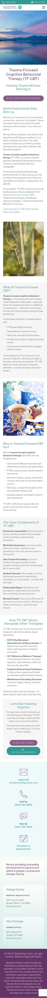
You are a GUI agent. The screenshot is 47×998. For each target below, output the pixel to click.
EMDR (37, 192)
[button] (44, 7)
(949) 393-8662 (23, 805)
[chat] (23, 816)
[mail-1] (23, 772)
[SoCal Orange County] (12, 7)
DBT (9, 656)
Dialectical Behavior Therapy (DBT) (19, 195)
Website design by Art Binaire (28, 956)
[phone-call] (23, 794)
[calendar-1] (23, 838)
